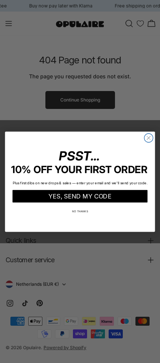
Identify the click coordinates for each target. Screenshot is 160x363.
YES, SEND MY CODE (79, 196)
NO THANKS (80, 211)
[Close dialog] (148, 138)
